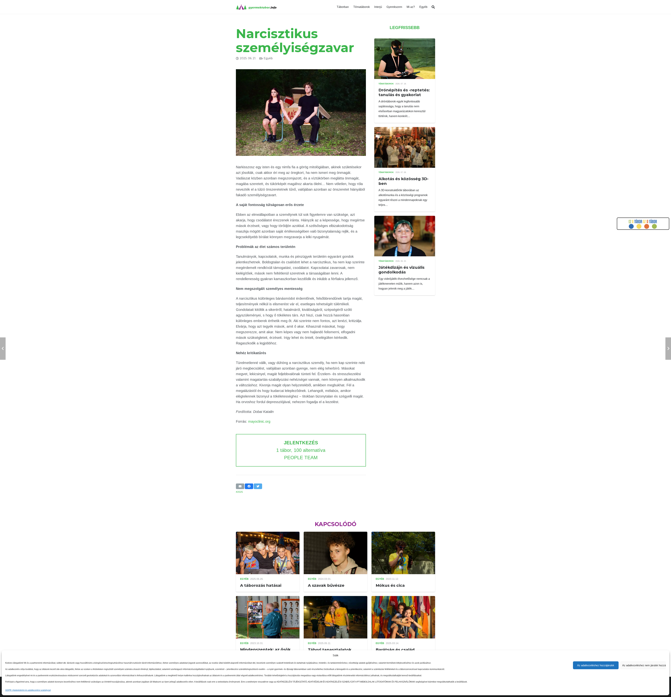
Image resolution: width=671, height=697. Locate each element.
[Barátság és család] (403, 598)
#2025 (239, 491)
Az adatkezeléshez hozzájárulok (595, 665)
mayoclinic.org (259, 421)
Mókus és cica (390, 585)
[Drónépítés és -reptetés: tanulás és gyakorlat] (404, 40)
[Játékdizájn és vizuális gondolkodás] (404, 218)
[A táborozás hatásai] (268, 534)
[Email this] (240, 486)
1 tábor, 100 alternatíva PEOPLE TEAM (300, 450)
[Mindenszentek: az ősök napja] (268, 598)
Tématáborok (386, 84)
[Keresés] (433, 7)
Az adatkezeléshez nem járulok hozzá (644, 665)
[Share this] (249, 486)
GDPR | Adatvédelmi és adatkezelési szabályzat (28, 690)
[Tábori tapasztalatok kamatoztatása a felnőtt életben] (335, 598)
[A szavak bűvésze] (335, 534)
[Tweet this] (258, 486)
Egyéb (268, 58)
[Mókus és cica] (403, 534)
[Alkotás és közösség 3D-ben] (404, 129)
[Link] (256, 7)
